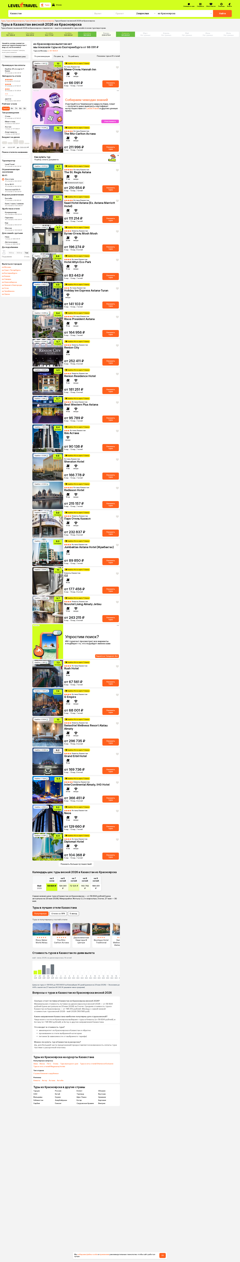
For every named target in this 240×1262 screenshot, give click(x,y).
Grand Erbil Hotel (75, 756)
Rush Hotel (71, 668)
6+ (12, 108)
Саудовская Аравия (85, 1103)
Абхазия (101, 1091)
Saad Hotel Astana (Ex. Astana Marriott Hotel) (89, 204)
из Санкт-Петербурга (11, 270)
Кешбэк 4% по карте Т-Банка (15, 70)
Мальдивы (37, 1097)
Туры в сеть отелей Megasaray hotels (49, 1067)
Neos (67, 813)
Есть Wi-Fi (9, 184)
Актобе (60, 1081)
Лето (49, 1064)
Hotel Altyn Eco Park (77, 262)
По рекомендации (42, 56)
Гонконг (58, 1103)
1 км (26, 253)
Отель (7, 116)
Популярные (40, 913)
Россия (58, 1091)
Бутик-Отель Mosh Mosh (81, 233)
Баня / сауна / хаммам (14, 204)
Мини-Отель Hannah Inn (80, 69)
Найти (222, 13)
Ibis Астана (71, 433)
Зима (35, 1064)
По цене (57, 56)
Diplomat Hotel (74, 841)
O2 (66, 575)
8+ (20, 108)
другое (8, 99)
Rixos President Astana (79, 319)
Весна (42, 1064)
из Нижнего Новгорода (12, 285)
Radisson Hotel (74, 490)
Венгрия (101, 1103)
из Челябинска (8, 291)
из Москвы (6, 267)
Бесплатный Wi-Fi (12, 190)
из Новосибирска (9, 282)
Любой (6, 108)
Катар (79, 1100)
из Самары (6, 279)
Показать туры (110, 84)
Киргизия (102, 1100)
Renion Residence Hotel (80, 376)
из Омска (6, 294)
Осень (55, 1064)
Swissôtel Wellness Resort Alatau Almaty (86, 727)
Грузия (58, 1097)
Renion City (71, 347)
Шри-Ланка (81, 1097)
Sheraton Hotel (74, 461)
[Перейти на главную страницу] (23, 5)
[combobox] (50, 13)
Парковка (9, 218)
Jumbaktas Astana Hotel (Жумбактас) (89, 547)
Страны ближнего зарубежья (45, 1074)
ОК (162, 1255)
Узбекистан (38, 1100)
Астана (52, 1081)
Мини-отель (10, 122)
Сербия (36, 1103)
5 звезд (73, 913)
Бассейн (8, 198)
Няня (7, 237)
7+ (16, 108)
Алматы (36, 1081)
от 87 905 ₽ (53, 51)
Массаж (8, 228)
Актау (44, 1081)
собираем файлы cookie (87, 1254)
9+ (25, 108)
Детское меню (11, 242)
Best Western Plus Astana (81, 404)
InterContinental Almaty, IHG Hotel (87, 784)
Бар (6, 223)
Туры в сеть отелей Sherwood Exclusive (96, 1064)
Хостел (8, 127)
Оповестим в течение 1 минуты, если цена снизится (13, 51)
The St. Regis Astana (77, 172)
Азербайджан (61, 1100)
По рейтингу (73, 56)
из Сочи (5, 288)
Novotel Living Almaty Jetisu (82, 604)
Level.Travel (9, 164)
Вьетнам (102, 1094)
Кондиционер (11, 212)
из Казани (6, 276)
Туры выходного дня (69, 1064)
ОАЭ (35, 1094)
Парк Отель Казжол (77, 518)
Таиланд (80, 1094)
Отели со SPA (58, 913)
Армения (102, 1097)
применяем (104, 1254)
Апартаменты (11, 132)
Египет (79, 1091)
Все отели (9, 179)
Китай (57, 1094)
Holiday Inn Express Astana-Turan (86, 290)
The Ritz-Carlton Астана (80, 133)
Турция (36, 1091)
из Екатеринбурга (9, 273)
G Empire (70, 697)
